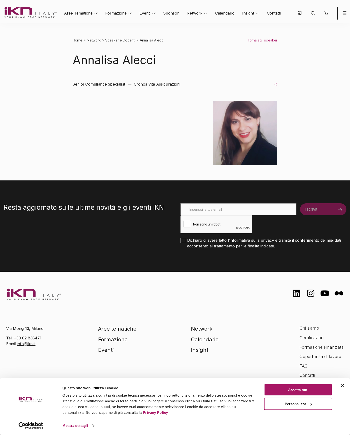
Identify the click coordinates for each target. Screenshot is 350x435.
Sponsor (171, 13)
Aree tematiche (117, 329)
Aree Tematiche (78, 13)
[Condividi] (275, 84)
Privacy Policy (155, 412)
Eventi (145, 13)
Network (194, 13)
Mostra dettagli (75, 426)
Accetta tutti (298, 390)
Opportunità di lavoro (320, 356)
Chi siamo (309, 328)
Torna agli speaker (262, 40)
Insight (248, 13)
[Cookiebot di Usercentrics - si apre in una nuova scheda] (31, 425)
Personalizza (295, 404)
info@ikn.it (26, 343)
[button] (326, 13)
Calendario (225, 13)
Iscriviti (311, 209)
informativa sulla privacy (252, 240)
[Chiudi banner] (342, 385)
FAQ (304, 365)
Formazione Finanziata (322, 347)
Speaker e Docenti (120, 40)
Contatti (274, 13)
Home (77, 40)
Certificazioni (312, 337)
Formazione (116, 13)
